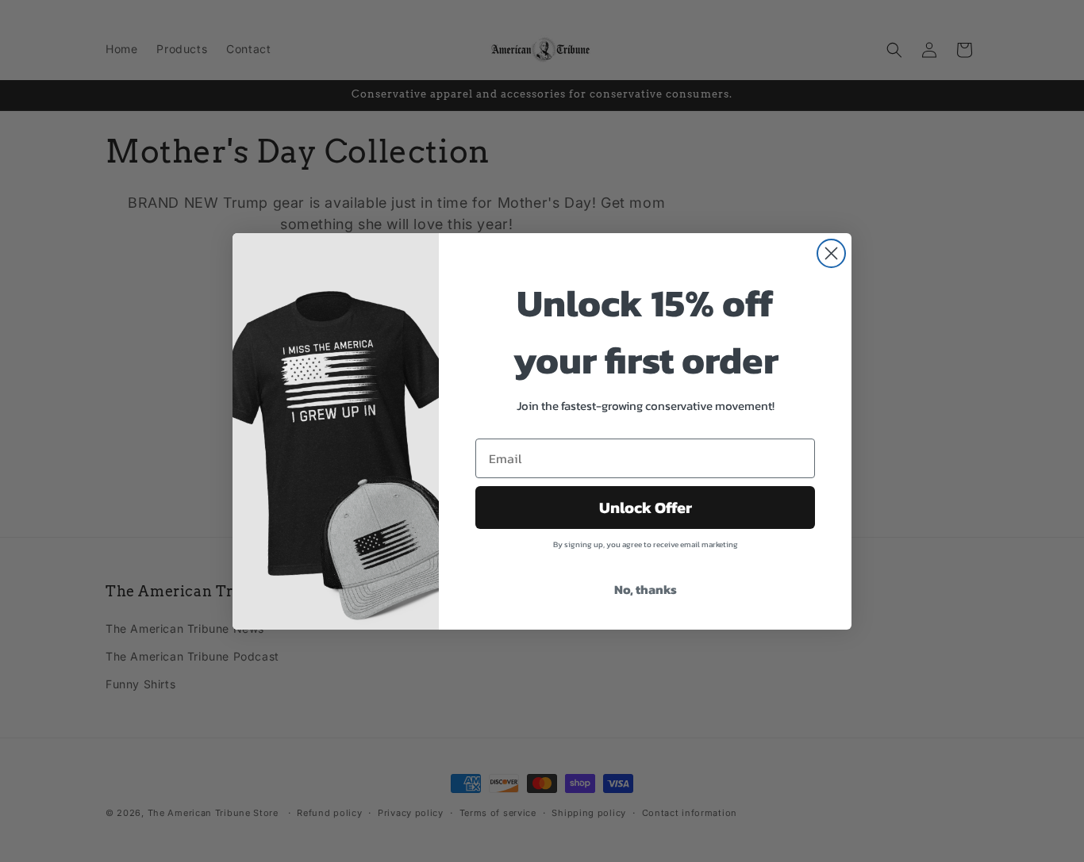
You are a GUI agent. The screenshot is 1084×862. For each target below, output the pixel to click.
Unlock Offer (645, 507)
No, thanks (645, 589)
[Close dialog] (831, 253)
